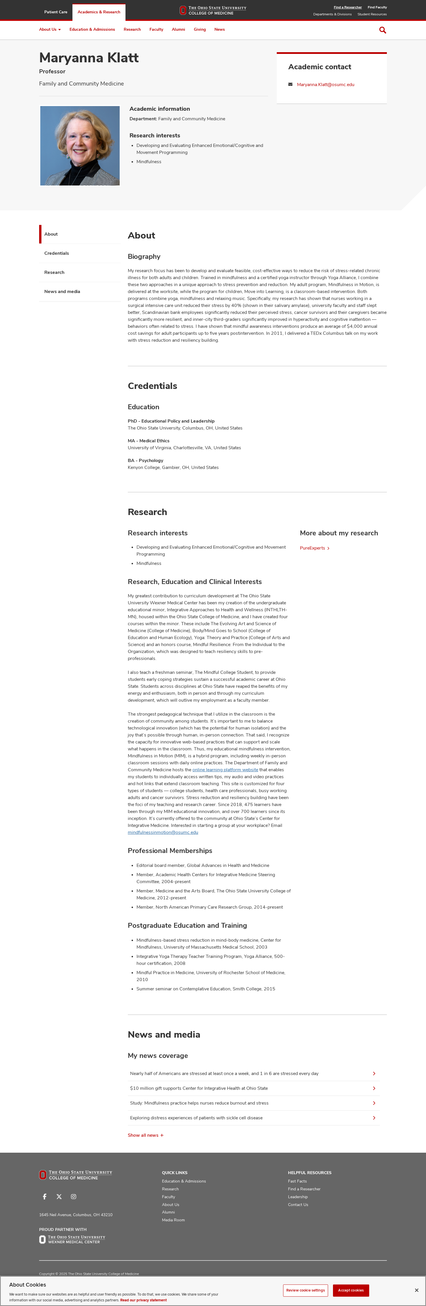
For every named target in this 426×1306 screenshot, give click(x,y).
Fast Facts (297, 1181)
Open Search (382, 30)
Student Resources (372, 14)
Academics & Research (99, 11)
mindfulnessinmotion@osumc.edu (163, 832)
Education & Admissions (92, 29)
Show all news (143, 1135)
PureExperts (312, 548)
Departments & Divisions (332, 14)
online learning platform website (225, 770)
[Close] (416, 1290)
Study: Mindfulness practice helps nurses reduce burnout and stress (199, 1103)
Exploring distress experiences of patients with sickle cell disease (196, 1118)
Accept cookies (351, 1290)
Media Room (173, 1220)
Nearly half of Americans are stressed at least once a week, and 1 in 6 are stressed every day (224, 1073)
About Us (48, 29)
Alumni (178, 29)
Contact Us (298, 1204)
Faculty (156, 29)
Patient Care (55, 11)
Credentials (56, 253)
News (219, 29)
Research (132, 29)
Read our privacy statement (143, 1300)
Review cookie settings (305, 1290)
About (51, 234)
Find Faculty (377, 7)
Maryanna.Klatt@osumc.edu (325, 84)
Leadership (298, 1196)
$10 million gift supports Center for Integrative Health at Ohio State (199, 1088)
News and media (62, 291)
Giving (200, 29)
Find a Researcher (348, 7)
